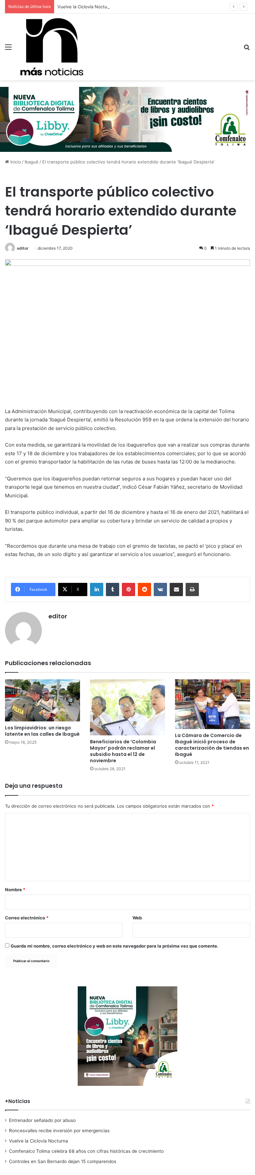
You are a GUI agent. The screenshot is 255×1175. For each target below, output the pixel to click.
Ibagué (32, 161)
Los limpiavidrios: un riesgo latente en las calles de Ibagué (42, 730)
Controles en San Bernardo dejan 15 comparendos (62, 1161)
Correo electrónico (26, 917)
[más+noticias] (51, 47)
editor (23, 248)
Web (137, 917)
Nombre (15, 889)
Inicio (15, 161)
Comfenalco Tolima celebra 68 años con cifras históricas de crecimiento (86, 1151)
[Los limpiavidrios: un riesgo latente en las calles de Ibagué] (42, 700)
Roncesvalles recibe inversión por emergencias (59, 1130)
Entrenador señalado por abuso (42, 1120)
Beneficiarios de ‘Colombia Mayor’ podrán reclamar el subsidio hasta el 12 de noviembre (123, 751)
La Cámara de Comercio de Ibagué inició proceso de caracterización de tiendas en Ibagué (212, 745)
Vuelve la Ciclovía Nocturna (85, 6)
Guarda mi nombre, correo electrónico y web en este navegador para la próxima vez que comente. (114, 946)
